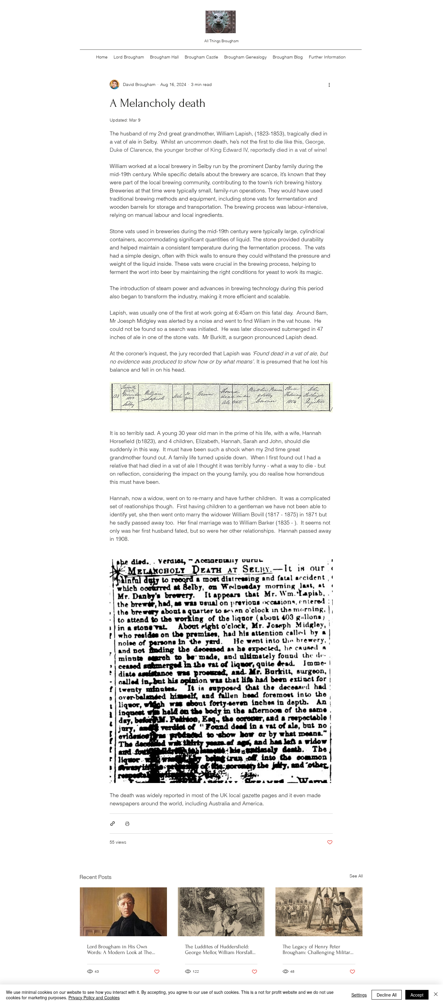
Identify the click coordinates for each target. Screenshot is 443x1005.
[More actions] (329, 84)
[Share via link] (112, 823)
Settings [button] (359, 995)
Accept (416, 995)
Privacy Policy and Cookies (94, 997)
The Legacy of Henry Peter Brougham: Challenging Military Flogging (318, 949)
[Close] (435, 994)
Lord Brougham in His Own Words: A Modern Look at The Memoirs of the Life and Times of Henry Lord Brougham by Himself (120, 949)
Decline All (387, 995)
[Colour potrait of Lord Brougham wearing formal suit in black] (123, 911)
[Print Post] (127, 823)
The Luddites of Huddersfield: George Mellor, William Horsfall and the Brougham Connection (219, 949)
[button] (327, 57)
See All (356, 876)
